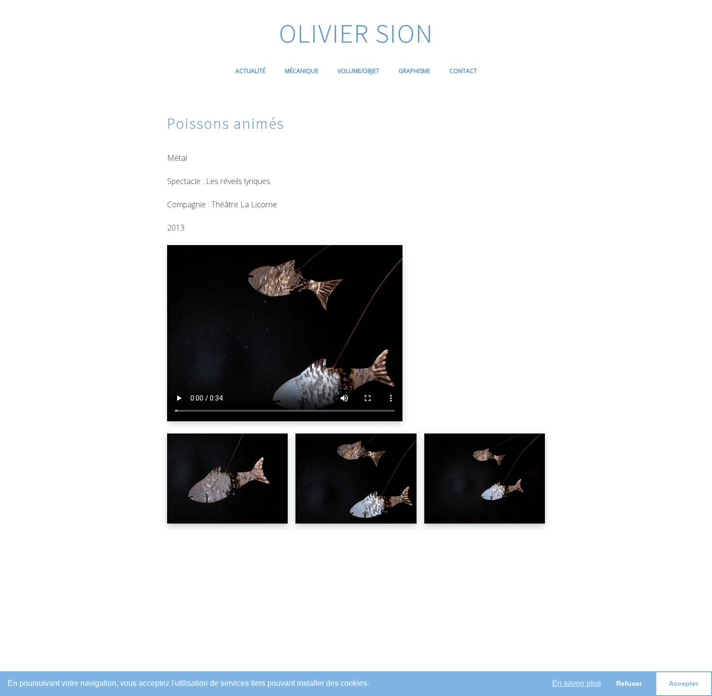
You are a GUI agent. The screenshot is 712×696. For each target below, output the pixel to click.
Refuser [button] (629, 683)
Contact (463, 71)
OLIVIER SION (356, 33)
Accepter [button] (683, 683)
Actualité (250, 71)
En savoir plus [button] (576, 683)
